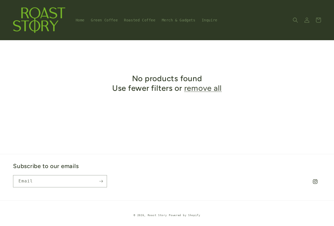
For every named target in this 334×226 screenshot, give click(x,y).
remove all (203, 88)
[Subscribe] (101, 181)
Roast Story (157, 215)
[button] (295, 20)
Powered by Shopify (184, 215)
